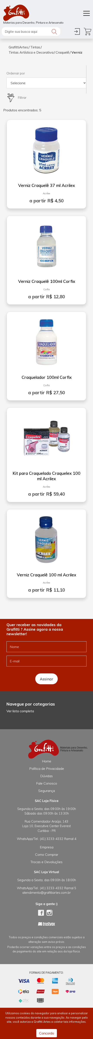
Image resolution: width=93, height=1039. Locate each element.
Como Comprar (46, 854)
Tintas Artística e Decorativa (31, 52)
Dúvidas (46, 776)
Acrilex (46, 193)
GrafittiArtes (18, 47)
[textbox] (31, 31)
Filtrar (21, 97)
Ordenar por (15, 73)
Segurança (46, 790)
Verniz (76, 52)
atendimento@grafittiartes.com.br (46, 893)
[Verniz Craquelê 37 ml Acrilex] (46, 148)
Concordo (46, 1033)
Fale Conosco (46, 783)
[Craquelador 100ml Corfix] (46, 340)
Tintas (35, 47)
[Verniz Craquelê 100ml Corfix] (46, 244)
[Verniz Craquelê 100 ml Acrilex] (46, 538)
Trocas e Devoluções (46, 862)
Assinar (46, 678)
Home (46, 761)
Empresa (46, 847)
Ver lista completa (20, 711)
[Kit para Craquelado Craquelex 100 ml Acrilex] (46, 436)
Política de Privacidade (46, 768)
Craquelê (62, 52)
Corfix (46, 289)
